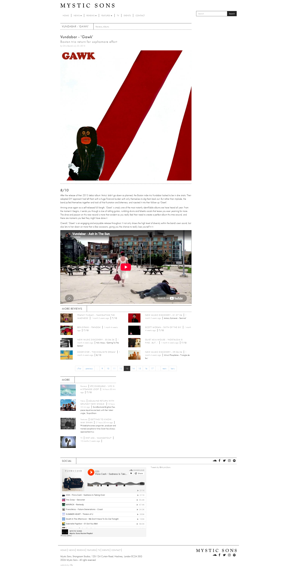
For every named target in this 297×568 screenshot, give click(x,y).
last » (173, 368)
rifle (71, 565)
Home (66, 15)
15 (139, 368)
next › (165, 368)
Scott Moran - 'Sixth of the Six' (163, 327)
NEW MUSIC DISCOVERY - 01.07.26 (163, 315)
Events (127, 15)
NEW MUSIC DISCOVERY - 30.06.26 (95, 339)
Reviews (90, 15)
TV (118, 15)
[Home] (87, 5)
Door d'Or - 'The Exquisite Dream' (96, 352)
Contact (140, 15)
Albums (106, 26)
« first (79, 368)
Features (106, 15)
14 (133, 368)
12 (120, 368)
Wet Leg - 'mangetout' (98, 437)
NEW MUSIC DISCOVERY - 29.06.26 (163, 352)
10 (108, 368)
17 (152, 368)
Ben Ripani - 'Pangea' (89, 327)
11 (114, 368)
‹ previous (89, 368)
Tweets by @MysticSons (160, 467)
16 (146, 368)
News (77, 15)
